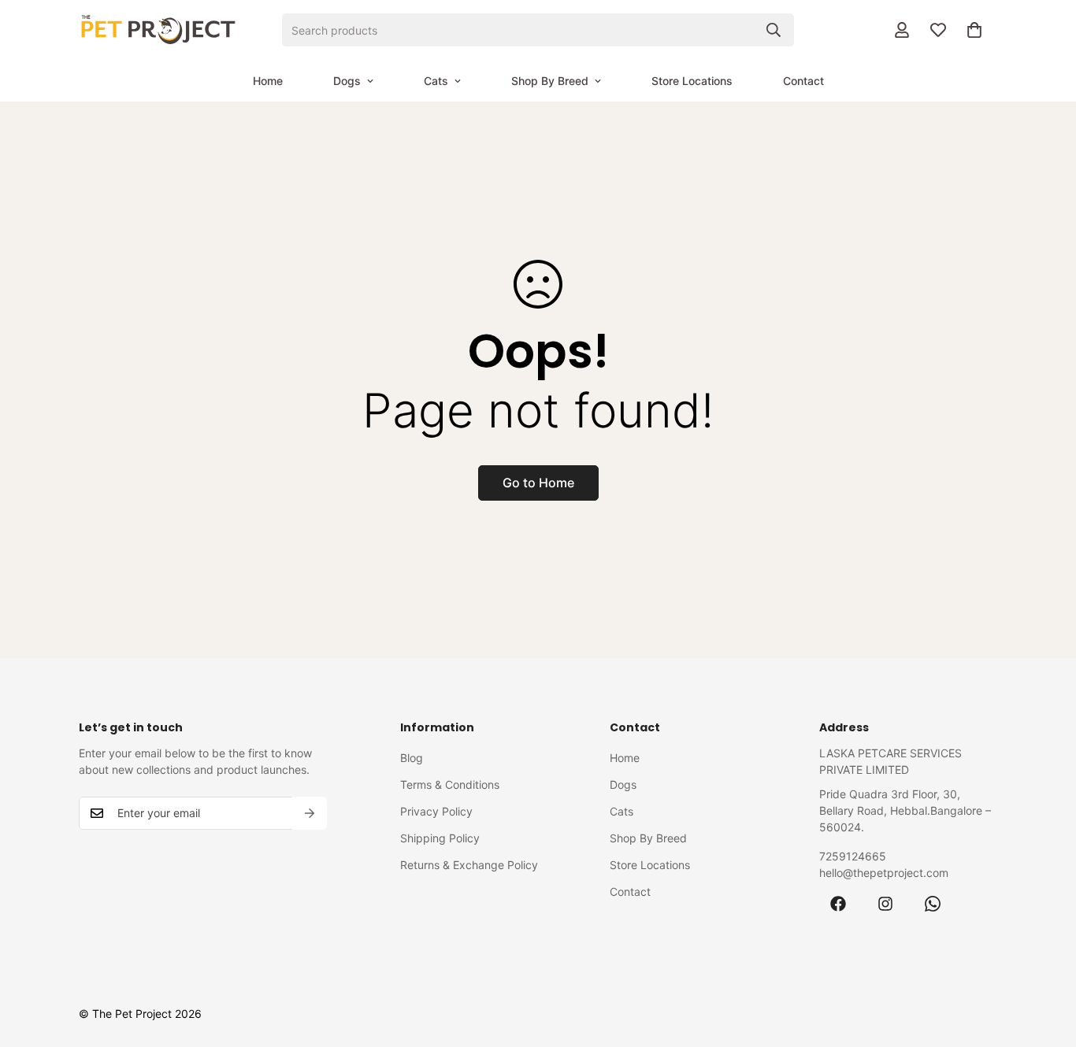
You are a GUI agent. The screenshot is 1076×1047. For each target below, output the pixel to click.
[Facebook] (838, 904)
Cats (436, 80)
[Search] (773, 30)
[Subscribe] (309, 813)
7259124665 (852, 856)
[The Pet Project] (157, 30)
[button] (974, 30)
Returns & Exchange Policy (469, 864)
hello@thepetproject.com (883, 872)
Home (268, 80)
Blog (411, 757)
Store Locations (692, 80)
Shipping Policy (440, 838)
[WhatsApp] (933, 904)
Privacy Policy (436, 811)
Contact (803, 80)
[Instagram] (885, 904)
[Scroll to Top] (1045, 961)
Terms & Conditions (449, 784)
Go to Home (538, 482)
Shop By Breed (549, 80)
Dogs (347, 80)
